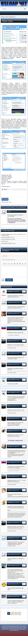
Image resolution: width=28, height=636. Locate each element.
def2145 (9, 596)
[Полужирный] (4, 263)
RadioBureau (10, 502)
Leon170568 (10, 537)
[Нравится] (7, 199)
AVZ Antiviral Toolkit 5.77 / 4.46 (9, 243)
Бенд (8, 554)
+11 (5, 199)
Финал (5, 189)
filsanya (9, 418)
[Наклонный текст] (7, 263)
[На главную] (14, 3)
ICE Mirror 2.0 (5, 241)
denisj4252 (9, 291)
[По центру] (17, 263)
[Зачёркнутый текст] (12, 263)
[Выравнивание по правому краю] (20, 263)
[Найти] (25, 8)
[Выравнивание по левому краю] (14, 263)
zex (8, 328)
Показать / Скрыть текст (16, 440)
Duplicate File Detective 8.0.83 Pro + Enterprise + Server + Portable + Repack (14, 235)
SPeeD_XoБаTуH (11, 379)
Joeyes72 (9, 302)
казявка (9, 584)
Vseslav (9, 490)
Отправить (9, 279)
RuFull (8, 340)
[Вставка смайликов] (23, 263)
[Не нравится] (2, 199)
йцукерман (9, 430)
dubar (8, 565)
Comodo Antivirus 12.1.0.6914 (9, 239)
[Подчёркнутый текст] (9, 263)
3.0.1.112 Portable (12, 182)
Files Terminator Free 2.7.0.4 (8, 237)
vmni (8, 353)
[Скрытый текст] (25, 263)
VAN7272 (9, 313)
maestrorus (9, 446)
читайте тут (12, 222)
